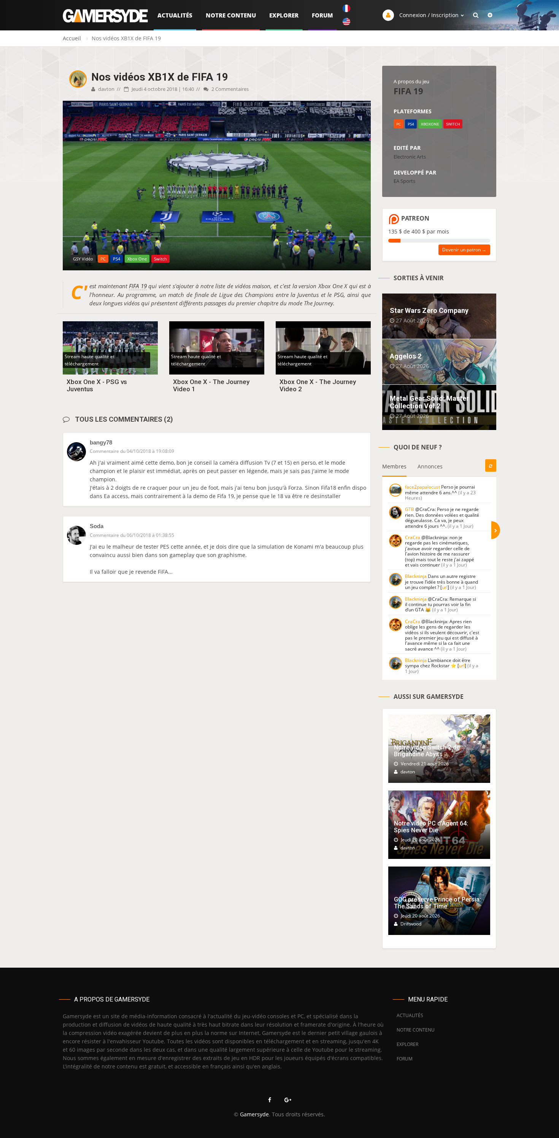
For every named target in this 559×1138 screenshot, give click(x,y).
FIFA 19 (138, 286)
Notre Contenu (231, 15)
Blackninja (416, 576)
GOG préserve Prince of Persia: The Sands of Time (437, 903)
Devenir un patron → (464, 249)
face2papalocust (422, 487)
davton (105, 89)
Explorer (284, 15)
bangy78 (101, 442)
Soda (96, 526)
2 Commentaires (229, 89)
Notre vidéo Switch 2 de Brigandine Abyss (427, 751)
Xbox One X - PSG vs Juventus (97, 385)
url (445, 587)
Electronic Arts (410, 156)
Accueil (72, 38)
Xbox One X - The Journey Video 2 (318, 385)
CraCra (412, 537)
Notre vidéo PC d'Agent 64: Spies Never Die (431, 827)
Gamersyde (254, 1114)
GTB (409, 509)
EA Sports (404, 181)
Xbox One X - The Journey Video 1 (211, 385)
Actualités (174, 15)
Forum (322, 15)
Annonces (430, 466)
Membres (394, 466)
